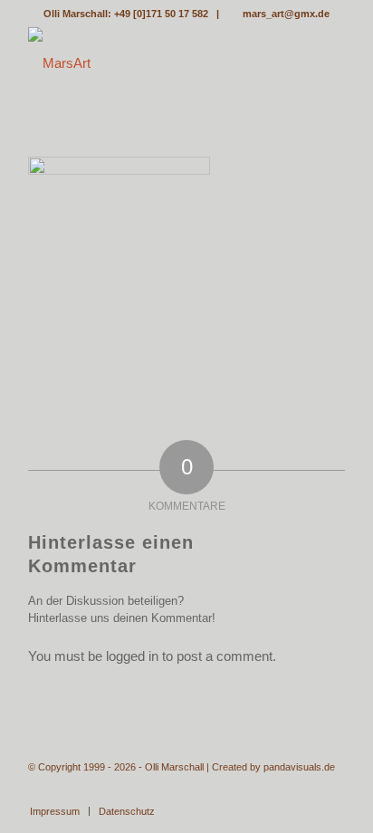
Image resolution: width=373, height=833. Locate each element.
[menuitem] (55, 811)
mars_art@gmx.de (286, 13)
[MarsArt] (155, 63)
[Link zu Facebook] (331, 792)
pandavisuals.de (299, 766)
